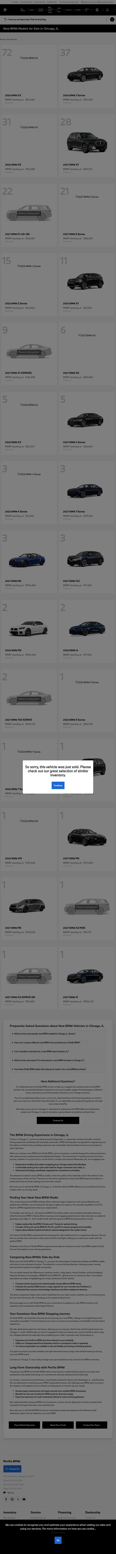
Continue (58, 785)
